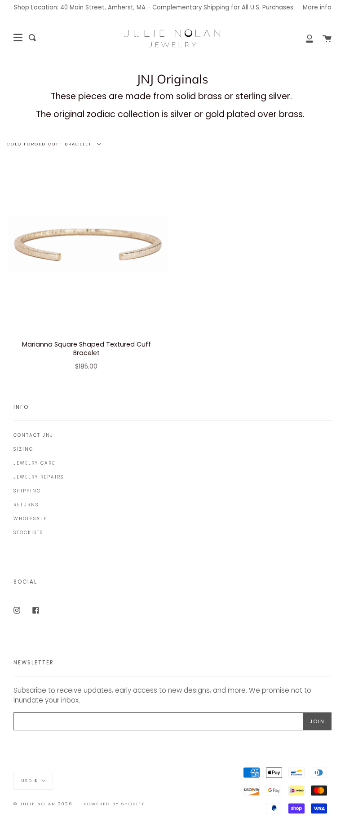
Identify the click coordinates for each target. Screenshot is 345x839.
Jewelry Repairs (38, 477)
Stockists (28, 533)
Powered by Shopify (114, 804)
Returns (26, 505)
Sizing (23, 449)
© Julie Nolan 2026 (42, 804)
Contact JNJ (33, 435)
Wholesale (30, 519)
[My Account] (305, 37)
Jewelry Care (34, 463)
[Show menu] (18, 37)
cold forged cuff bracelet (50, 144)
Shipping (27, 491)
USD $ (29, 780)
